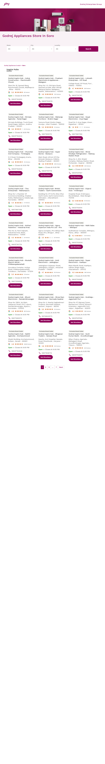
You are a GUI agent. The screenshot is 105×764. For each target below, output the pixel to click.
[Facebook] (35, 4)
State (9, 45)
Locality (57, 45)
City (32, 45)
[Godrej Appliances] (7, 4)
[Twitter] (46, 4)
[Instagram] (40, 4)
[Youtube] (51, 4)
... (52, 367)
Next (61, 367)
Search (88, 49)
